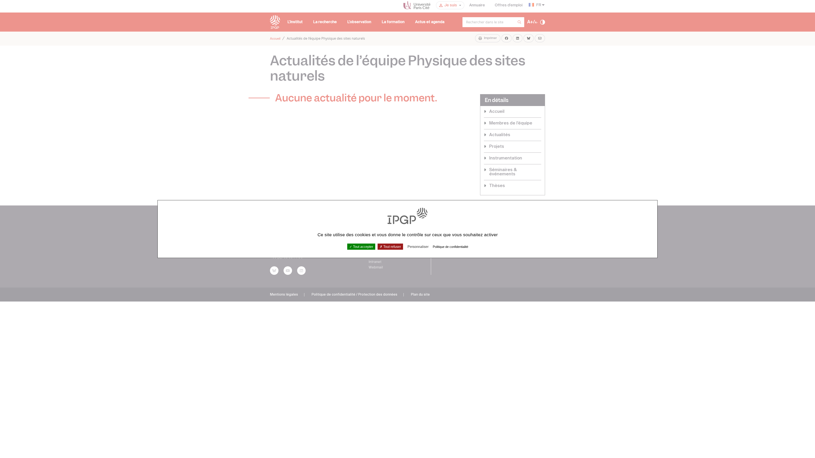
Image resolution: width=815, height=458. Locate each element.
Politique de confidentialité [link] (450, 246)
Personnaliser (418, 246)
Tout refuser (391, 246)
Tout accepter (362, 246)
